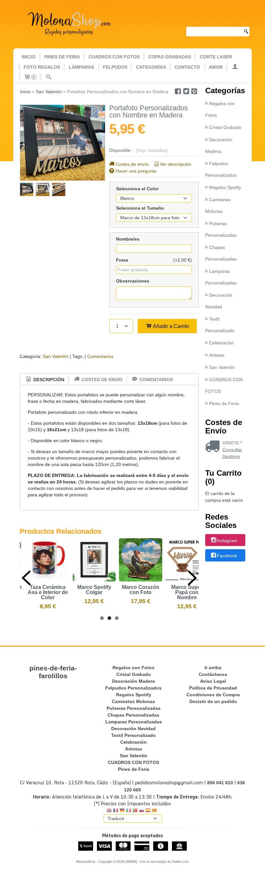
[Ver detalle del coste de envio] (213, 447)
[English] (109, 811)
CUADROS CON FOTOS (114, 56)
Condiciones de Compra (213, 694)
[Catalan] (155, 811)
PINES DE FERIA (62, 56)
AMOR (216, 67)
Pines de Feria (224, 403)
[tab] (45, 379)
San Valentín (56, 356)
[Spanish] (148, 811)
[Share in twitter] (186, 91)
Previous (26, 578)
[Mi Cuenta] (235, 67)
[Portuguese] (135, 811)
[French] (115, 811)
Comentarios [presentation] (155, 379)
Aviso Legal (213, 681)
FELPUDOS (115, 67)
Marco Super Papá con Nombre (187, 592)
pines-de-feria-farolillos (53, 672)
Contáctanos (213, 674)
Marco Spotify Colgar (94, 589)
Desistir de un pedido (213, 701)
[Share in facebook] (178, 91)
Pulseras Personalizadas (221, 229)
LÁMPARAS (81, 67)
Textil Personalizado (219, 324)
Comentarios (100, 356)
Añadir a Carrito (170, 326)
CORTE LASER (216, 56)
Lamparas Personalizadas (221, 277)
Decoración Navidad (218, 301)
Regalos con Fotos (220, 109)
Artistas (216, 355)
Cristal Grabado (225, 127)
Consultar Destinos (232, 453)
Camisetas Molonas (218, 205)
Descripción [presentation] (48, 379)
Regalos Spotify (225, 187)
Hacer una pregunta (135, 171)
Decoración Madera (218, 145)
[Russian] (141, 811)
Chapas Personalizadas (221, 253)
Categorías (151, 67)
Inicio (29, 56)
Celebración (221, 342)
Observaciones (132, 280)
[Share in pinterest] (194, 91)
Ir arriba (213, 667)
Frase (122, 260)
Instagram (227, 540)
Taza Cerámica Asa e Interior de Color (48, 592)
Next (192, 578)
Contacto (187, 67)
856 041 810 (220, 782)
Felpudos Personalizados (221, 169)
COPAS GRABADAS (169, 56)
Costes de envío (132, 164)
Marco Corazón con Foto (140, 589)
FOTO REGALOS (42, 67)
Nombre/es (128, 239)
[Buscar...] (49, 77)
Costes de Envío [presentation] (101, 379)
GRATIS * (232, 442)
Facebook (227, 555)
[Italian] (128, 811)
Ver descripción (175, 164)
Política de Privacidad (213, 687)
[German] (122, 811)
